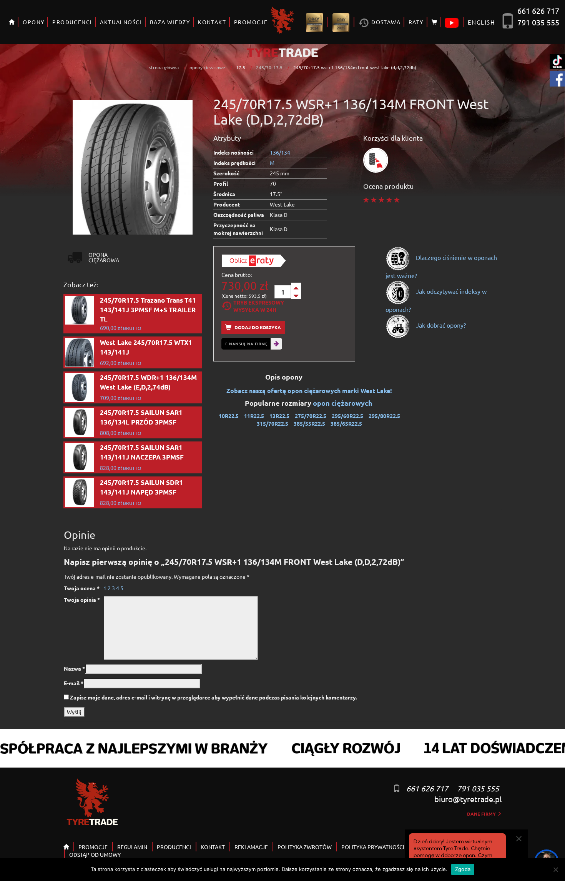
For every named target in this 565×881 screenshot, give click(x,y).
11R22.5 (254, 415)
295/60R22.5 (347, 415)
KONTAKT (212, 21)
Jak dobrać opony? (440, 325)
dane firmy (482, 814)
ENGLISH (481, 22)
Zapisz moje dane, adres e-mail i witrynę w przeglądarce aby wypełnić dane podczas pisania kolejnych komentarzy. (213, 697)
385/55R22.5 (309, 423)
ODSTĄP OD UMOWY (95, 854)
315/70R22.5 (272, 423)
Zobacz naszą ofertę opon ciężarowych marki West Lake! (309, 390)
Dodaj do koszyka (257, 327)
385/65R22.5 (346, 423)
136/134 (280, 152)
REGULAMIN (132, 846)
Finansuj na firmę (246, 343)
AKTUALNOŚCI (120, 21)
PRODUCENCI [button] (72, 21)
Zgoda (462, 869)
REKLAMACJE (251, 846)
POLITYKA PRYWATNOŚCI (372, 846)
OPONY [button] (33, 21)
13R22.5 (279, 415)
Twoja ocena (82, 588)
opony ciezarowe (207, 67)
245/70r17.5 (269, 67)
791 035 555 (538, 22)
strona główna (164, 67)
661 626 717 (538, 10)
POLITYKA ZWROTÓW (305, 846)
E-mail (73, 682)
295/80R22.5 (384, 415)
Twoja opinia (82, 599)
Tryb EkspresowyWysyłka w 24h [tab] (258, 306)
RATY (416, 21)
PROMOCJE (251, 21)
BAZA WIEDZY (170, 21)
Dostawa (385, 21)
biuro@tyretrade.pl (468, 799)
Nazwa (74, 668)
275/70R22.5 (310, 415)
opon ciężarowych (343, 402)
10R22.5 (229, 415)
